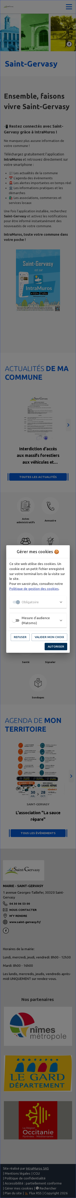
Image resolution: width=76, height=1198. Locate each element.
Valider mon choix (49, 637)
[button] (38, 602)
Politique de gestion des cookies (34, 588)
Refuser (20, 637)
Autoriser (56, 646)
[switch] (14, 620)
